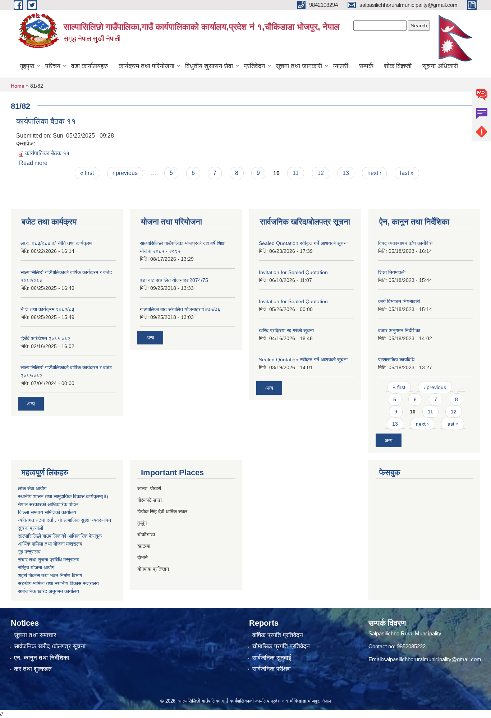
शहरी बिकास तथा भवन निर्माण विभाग (50, 575)
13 (346, 173)
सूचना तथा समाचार (35, 635)
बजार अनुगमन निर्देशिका (399, 330)
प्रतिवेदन (254, 66)
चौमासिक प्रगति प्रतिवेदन (281, 646)
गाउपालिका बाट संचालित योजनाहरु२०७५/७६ (180, 309)
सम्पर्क (366, 66)
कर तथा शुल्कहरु (33, 669)
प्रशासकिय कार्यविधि (396, 359)
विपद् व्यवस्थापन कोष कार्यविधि (405, 243)
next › (374, 173)
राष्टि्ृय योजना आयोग (36, 567)
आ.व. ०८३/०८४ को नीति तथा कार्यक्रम (56, 243)
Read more (33, 163)
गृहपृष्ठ (27, 66)
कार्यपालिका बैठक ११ (46, 121)
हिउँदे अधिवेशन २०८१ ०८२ (45, 338)
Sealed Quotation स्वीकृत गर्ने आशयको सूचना (303, 243)
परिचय (52, 66)
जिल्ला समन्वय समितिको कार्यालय (47, 512)
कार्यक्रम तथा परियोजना (146, 66)
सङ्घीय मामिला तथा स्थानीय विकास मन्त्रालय (58, 583)
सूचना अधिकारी (440, 66)
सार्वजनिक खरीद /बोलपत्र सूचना (50, 646)
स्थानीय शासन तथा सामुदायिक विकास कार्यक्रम (60, 496)
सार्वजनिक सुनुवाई (271, 657)
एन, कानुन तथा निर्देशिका (41, 657)
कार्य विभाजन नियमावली (399, 301)
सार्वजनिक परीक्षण (271, 669)
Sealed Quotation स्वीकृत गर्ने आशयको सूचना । (305, 359)
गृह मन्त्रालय (29, 552)
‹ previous (125, 173)
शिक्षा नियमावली (391, 272)
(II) (105, 496)
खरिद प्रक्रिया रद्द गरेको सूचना (286, 330)
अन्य (31, 404)
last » (407, 173)
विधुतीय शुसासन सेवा (209, 66)
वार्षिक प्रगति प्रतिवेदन (277, 635)
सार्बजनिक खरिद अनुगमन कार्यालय (48, 591)
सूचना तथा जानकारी (299, 66)
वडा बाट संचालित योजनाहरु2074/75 (174, 280)
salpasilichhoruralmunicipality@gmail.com (432, 659)
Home (17, 86)
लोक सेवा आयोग (32, 488)
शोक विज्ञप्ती (398, 66)
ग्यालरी (340, 66)
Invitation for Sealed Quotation (293, 272)
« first (87, 173)
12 (320, 173)
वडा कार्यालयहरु (89, 66)
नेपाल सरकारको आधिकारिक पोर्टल (48, 504)
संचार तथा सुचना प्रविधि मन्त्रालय (48, 559)
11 (296, 173)
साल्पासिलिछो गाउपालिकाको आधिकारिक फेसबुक (60, 536)
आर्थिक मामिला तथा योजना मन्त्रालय (50, 544)
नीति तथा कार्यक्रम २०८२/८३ (47, 309)
